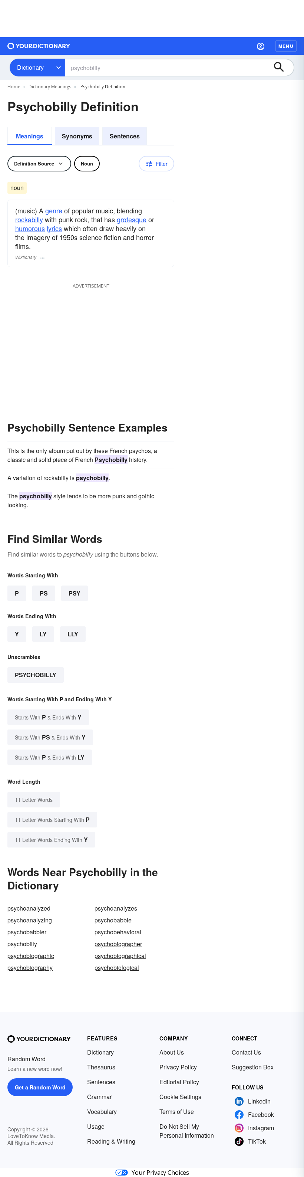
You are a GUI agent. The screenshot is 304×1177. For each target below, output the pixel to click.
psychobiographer (118, 944)
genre (53, 210)
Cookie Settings (180, 1096)
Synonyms (77, 136)
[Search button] (282, 67)
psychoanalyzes (116, 908)
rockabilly (29, 219)
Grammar (99, 1096)
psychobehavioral (118, 932)
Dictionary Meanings (50, 86)
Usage (96, 1126)
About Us (171, 1052)
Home (13, 86)
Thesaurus (101, 1067)
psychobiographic (30, 955)
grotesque (131, 219)
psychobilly (35, 675)
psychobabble (113, 920)
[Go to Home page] (38, 46)
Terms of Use (176, 1111)
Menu (286, 46)
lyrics (54, 228)
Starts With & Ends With (48, 717)
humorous (30, 228)
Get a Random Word (40, 1087)
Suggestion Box (253, 1067)
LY (43, 634)
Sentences (125, 136)
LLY (72, 634)
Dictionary (30, 67)
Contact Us (246, 1052)
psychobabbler (26, 932)
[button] (260, 46)
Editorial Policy (179, 1082)
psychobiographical (120, 955)
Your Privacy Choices (160, 1172)
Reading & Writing (111, 1141)
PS (44, 593)
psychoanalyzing (29, 920)
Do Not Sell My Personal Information (186, 1131)
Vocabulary (102, 1111)
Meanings (29, 136)
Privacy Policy (178, 1067)
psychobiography (30, 967)
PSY (74, 593)
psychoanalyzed (28, 908)
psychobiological (117, 967)
